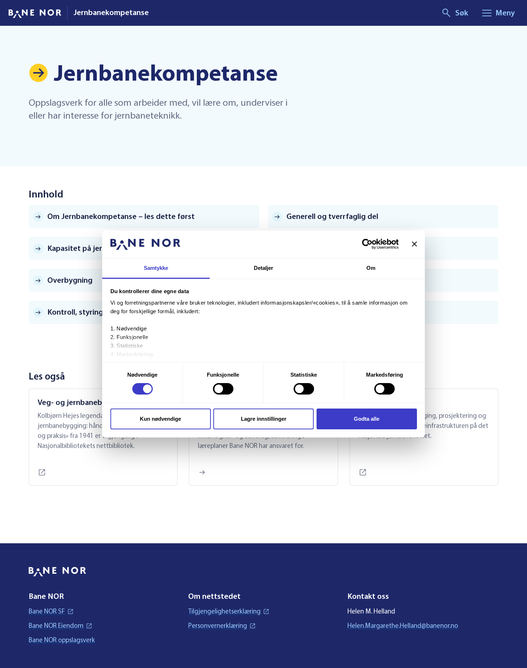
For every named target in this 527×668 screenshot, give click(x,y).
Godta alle (366, 419)
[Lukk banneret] (414, 244)
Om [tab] (370, 268)
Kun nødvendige (160, 419)
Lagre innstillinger (263, 419)
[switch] (223, 389)
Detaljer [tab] (264, 268)
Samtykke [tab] (156, 268)
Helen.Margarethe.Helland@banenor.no (402, 625)
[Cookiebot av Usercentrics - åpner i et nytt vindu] (367, 244)
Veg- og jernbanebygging (82, 402)
